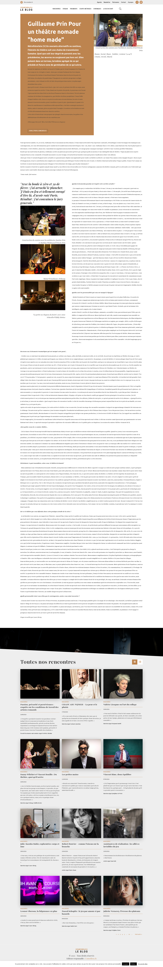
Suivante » (138, 934)
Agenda (99, 2)
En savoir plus (142, 964)
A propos (130, 2)
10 (129, 934)
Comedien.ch (90, 958)
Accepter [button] (125, 964)
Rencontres (57, 9)
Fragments (73, 9)
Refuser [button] (133, 964)
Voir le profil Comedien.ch (37, 130)
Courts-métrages (85, 9)
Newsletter (107, 2)
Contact (123, 2)
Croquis (65, 9)
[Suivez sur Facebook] (137, 2)
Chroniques (97, 9)
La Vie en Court (108, 9)
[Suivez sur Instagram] (141, 2)
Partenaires (115, 2)
